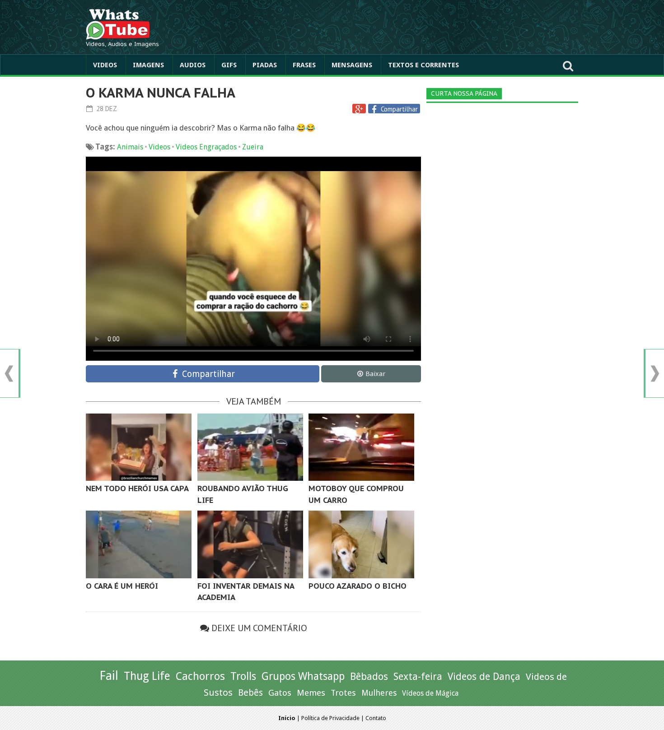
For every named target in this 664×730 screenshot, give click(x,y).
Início (286, 718)
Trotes (343, 692)
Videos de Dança (484, 676)
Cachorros (200, 676)
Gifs (229, 65)
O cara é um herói (122, 586)
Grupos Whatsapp (303, 676)
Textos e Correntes (423, 65)
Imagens (148, 65)
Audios (193, 65)
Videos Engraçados (206, 147)
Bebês (250, 693)
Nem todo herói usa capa (137, 488)
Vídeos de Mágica (430, 693)
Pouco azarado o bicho (358, 586)
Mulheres (379, 692)
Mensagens (352, 65)
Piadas (265, 65)
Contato (375, 718)
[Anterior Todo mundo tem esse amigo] (9, 373)
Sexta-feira (417, 676)
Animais (130, 147)
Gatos (279, 693)
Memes (311, 693)
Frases (304, 65)
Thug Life (147, 676)
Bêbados (369, 676)
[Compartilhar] (375, 109)
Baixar (375, 374)
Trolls (243, 676)
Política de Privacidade (330, 718)
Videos (105, 65)
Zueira (252, 147)
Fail (108, 676)
